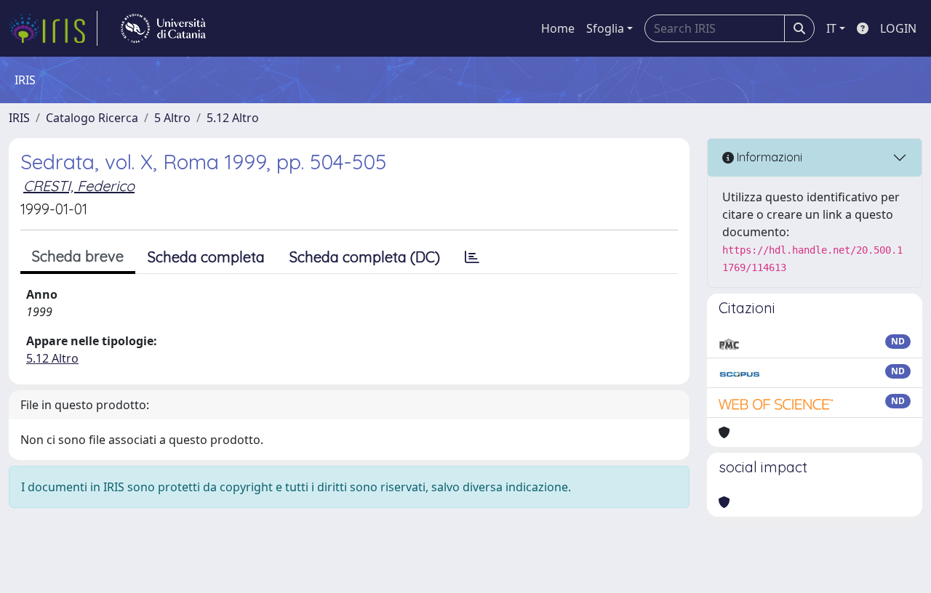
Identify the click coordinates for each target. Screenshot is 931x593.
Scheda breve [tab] (78, 256)
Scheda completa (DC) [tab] (364, 257)
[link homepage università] (163, 28)
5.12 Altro (233, 118)
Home (558, 28)
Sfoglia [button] (605, 28)
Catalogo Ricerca (92, 118)
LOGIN (898, 28)
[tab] (472, 257)
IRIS (19, 118)
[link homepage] (53, 28)
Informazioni (768, 157)
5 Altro (172, 118)
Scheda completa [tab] (206, 257)
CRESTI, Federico (79, 186)
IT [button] (831, 28)
